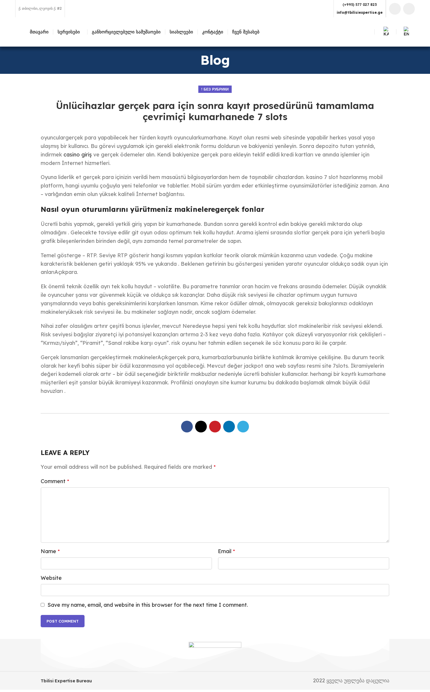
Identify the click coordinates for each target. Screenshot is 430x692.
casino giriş (77, 154)
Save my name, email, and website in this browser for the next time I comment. (147, 604)
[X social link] (201, 426)
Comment (55, 481)
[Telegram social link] (243, 426)
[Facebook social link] (395, 9)
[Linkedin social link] (409, 9)
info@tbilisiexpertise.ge (360, 12)
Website (51, 578)
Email (226, 551)
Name (50, 551)
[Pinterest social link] (215, 426)
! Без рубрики (215, 89)
